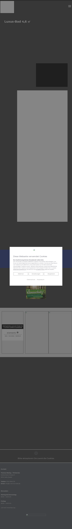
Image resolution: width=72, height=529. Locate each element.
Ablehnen (21, 274)
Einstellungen (36, 274)
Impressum (40, 279)
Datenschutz (31, 279)
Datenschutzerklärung (19, 269)
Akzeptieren (51, 274)
